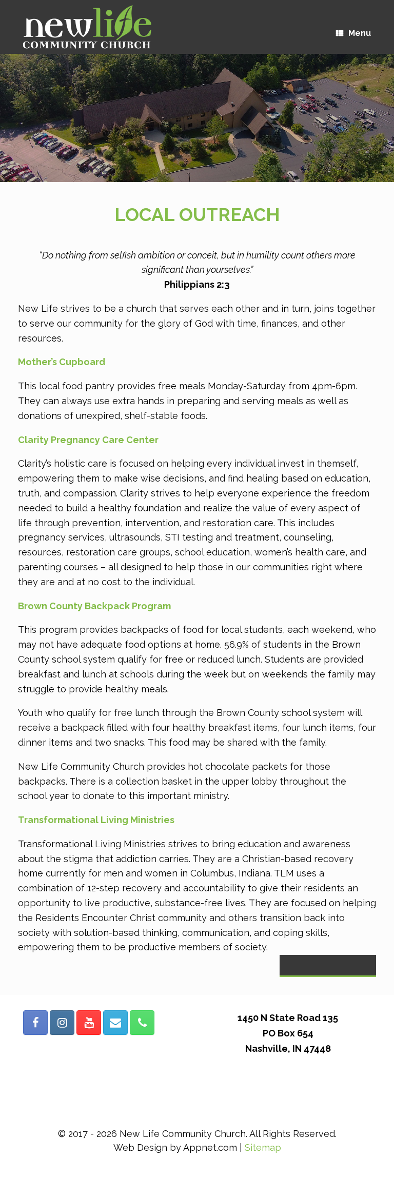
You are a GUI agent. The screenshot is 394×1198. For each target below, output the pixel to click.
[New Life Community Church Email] (115, 1022)
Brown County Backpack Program (94, 606)
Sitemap (263, 1147)
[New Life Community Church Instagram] (62, 1022)
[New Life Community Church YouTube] (88, 1022)
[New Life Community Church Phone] (142, 1022)
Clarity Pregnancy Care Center (88, 439)
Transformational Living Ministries (96, 819)
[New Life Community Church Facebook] (35, 1022)
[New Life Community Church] (87, 27)
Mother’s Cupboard (61, 361)
